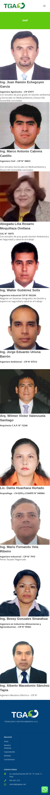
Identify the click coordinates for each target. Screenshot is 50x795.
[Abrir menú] (44, 6)
